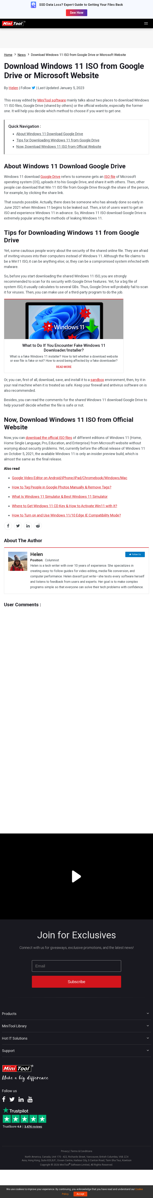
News (22, 55)
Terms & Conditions (81, 1151)
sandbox (97, 380)
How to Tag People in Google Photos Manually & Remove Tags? (61, 487)
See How (76, 13)
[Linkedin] (21, 1100)
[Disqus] (76, 657)
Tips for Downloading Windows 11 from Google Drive (57, 140)
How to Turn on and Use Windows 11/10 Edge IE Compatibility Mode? (66, 515)
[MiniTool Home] (14, 23)
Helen (13, 88)
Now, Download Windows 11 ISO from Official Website (58, 146)
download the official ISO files (49, 438)
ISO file (109, 176)
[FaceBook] (3, 1100)
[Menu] (146, 23)
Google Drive (50, 176)
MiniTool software (51, 100)
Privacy (65, 1151)
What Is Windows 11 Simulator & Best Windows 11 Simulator (60, 496)
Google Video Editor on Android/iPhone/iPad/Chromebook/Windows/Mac (69, 478)
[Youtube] (30, 1100)
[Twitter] (33, 87)
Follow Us (136, 554)
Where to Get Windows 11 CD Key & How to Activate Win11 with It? (64, 506)
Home (8, 55)
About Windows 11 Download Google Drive (49, 134)
